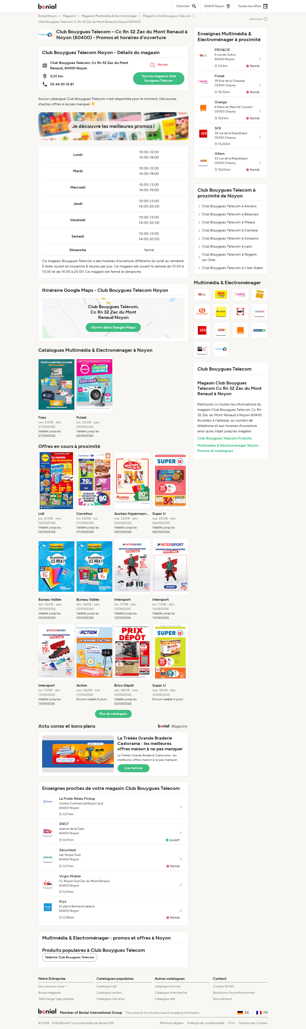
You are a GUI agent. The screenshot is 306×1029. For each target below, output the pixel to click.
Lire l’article (133, 768)
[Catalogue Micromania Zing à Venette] (259, 330)
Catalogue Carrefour (111, 999)
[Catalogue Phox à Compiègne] (202, 349)
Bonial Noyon (47, 16)
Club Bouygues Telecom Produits (224, 438)
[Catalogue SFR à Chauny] (202, 330)
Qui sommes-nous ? (52, 986)
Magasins (69, 16)
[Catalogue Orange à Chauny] (240, 330)
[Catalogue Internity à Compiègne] (259, 311)
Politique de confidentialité (205, 1023)
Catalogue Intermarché (171, 993)
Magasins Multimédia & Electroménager (109, 16)
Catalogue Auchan (168, 986)
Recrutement (222, 999)
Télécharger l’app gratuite (56, 999)
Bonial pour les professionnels (234, 993)
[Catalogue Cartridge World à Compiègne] (221, 311)
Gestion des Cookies (253, 1023)
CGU (231, 1023)
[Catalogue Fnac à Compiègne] (259, 294)
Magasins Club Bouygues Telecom (167, 16)
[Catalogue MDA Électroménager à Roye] (221, 294)
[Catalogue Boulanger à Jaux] (202, 311)
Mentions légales (172, 1023)
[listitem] (56, 397)
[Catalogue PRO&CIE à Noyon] (202, 294)
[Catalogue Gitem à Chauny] (221, 330)
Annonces (256, 19)
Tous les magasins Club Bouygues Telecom (159, 78)
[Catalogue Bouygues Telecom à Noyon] (221, 349)
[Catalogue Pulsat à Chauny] (240, 294)
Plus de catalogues (113, 714)
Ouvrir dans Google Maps (113, 327)
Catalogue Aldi (165, 999)
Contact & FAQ (223, 986)
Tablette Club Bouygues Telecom (69, 957)
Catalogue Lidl (106, 986)
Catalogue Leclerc (109, 993)
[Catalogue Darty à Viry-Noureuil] (240, 311)
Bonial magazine (49, 993)
